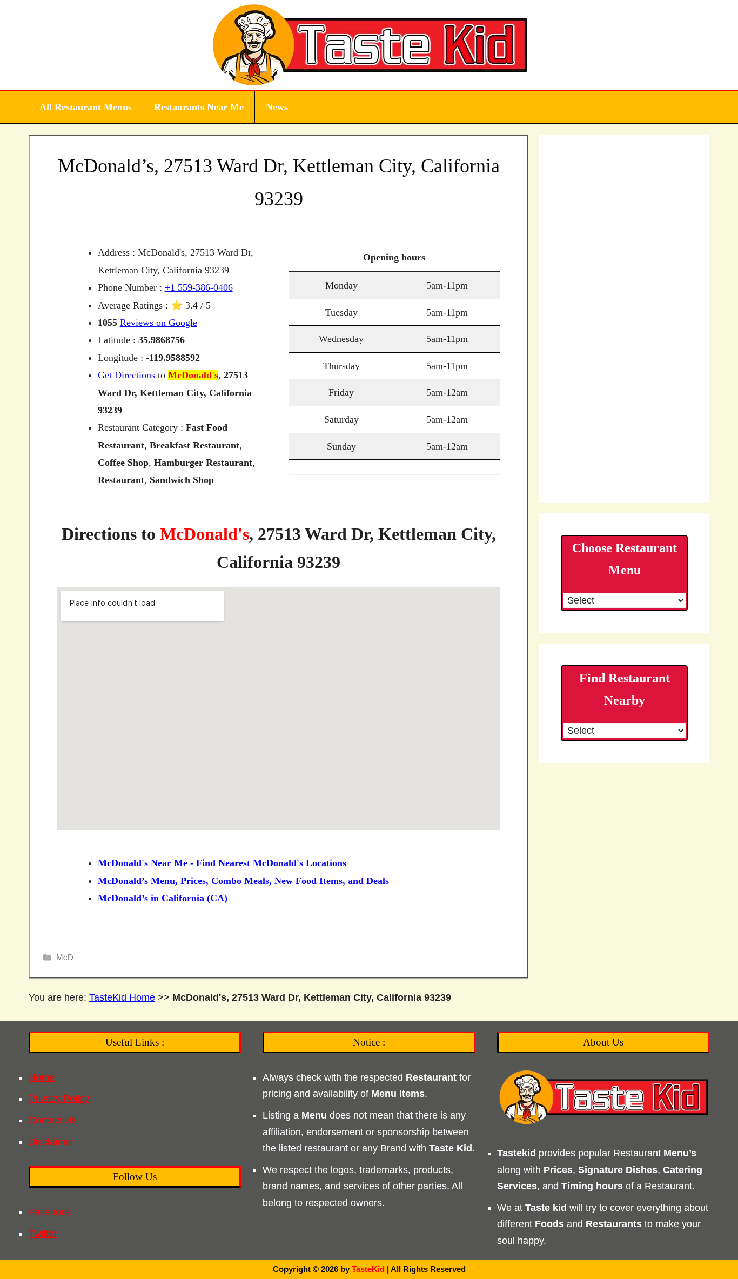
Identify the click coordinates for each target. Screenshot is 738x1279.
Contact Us (53, 1120)
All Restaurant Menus (85, 107)
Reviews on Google (158, 322)
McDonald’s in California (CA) (162, 898)
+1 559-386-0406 (199, 287)
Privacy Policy (59, 1098)
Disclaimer (51, 1141)
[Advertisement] (624, 319)
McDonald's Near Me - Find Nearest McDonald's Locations (222, 863)
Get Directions (126, 375)
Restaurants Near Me (199, 107)
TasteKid (368, 1269)
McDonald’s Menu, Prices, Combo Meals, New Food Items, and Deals (243, 880)
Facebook (50, 1212)
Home (42, 1077)
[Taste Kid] (369, 44)
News (277, 107)
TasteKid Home (122, 997)
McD (64, 957)
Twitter (43, 1233)
